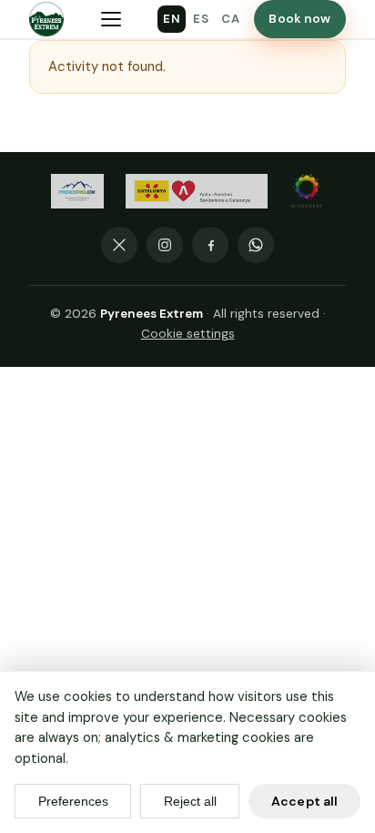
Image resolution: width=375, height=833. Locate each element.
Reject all (190, 801)
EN (171, 18)
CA (230, 18)
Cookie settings (188, 333)
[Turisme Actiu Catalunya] (197, 191)
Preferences (73, 801)
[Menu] (111, 19)
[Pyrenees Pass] (77, 191)
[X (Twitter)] (119, 245)
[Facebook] (210, 245)
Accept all (304, 801)
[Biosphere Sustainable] (306, 191)
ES (200, 18)
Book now (299, 18)
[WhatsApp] (256, 245)
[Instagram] (165, 245)
